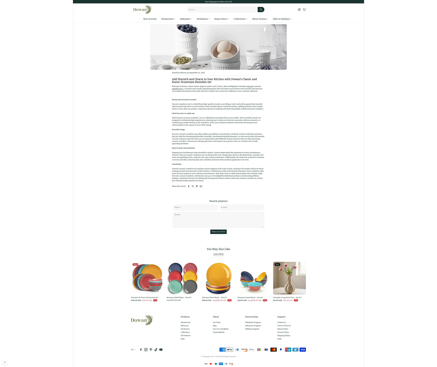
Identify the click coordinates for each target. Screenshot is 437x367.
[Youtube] (161, 349)
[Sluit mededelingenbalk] (361, 1)
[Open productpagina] (183, 278)
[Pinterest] (150, 349)
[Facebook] (140, 349)
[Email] (201, 186)
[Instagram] (145, 349)
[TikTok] (156, 349)
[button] (225, 9)
